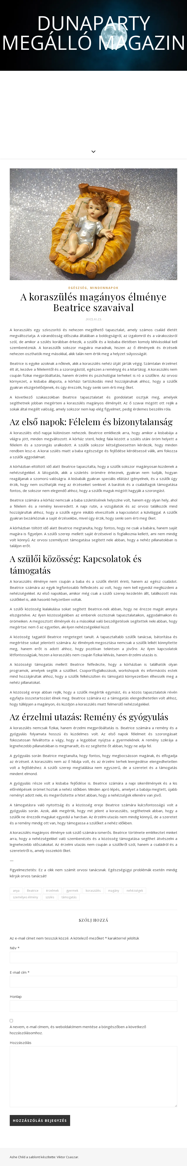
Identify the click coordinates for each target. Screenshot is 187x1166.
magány (113, 891)
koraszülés (93, 891)
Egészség (77, 288)
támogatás (69, 897)
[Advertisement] (93, 107)
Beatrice (32, 891)
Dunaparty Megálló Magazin (93, 32)
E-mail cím (19, 972)
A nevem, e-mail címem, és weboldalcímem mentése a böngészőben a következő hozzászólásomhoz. (78, 1029)
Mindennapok (104, 288)
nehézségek (135, 891)
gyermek (72, 891)
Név (14, 947)
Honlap (16, 996)
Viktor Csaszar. (68, 1157)
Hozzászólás (20, 1042)
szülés (50, 897)
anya (16, 891)
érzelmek (52, 891)
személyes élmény (25, 897)
